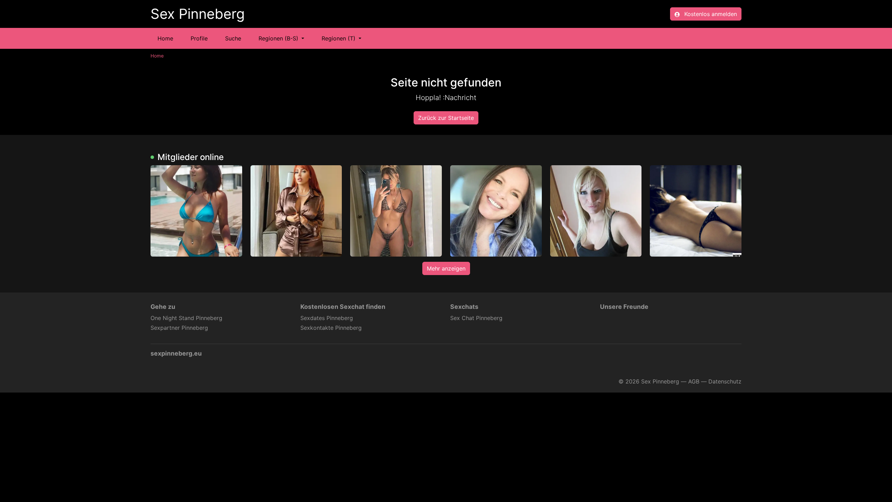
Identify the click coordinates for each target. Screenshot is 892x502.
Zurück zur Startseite (446, 117)
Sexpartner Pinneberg (179, 327)
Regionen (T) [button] (339, 38)
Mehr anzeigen (446, 268)
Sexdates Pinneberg (326, 317)
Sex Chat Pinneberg (476, 317)
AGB (693, 381)
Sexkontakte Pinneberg (331, 327)
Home (165, 38)
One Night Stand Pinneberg (186, 317)
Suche (233, 38)
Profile (199, 38)
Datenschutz (724, 381)
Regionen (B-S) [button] (279, 38)
